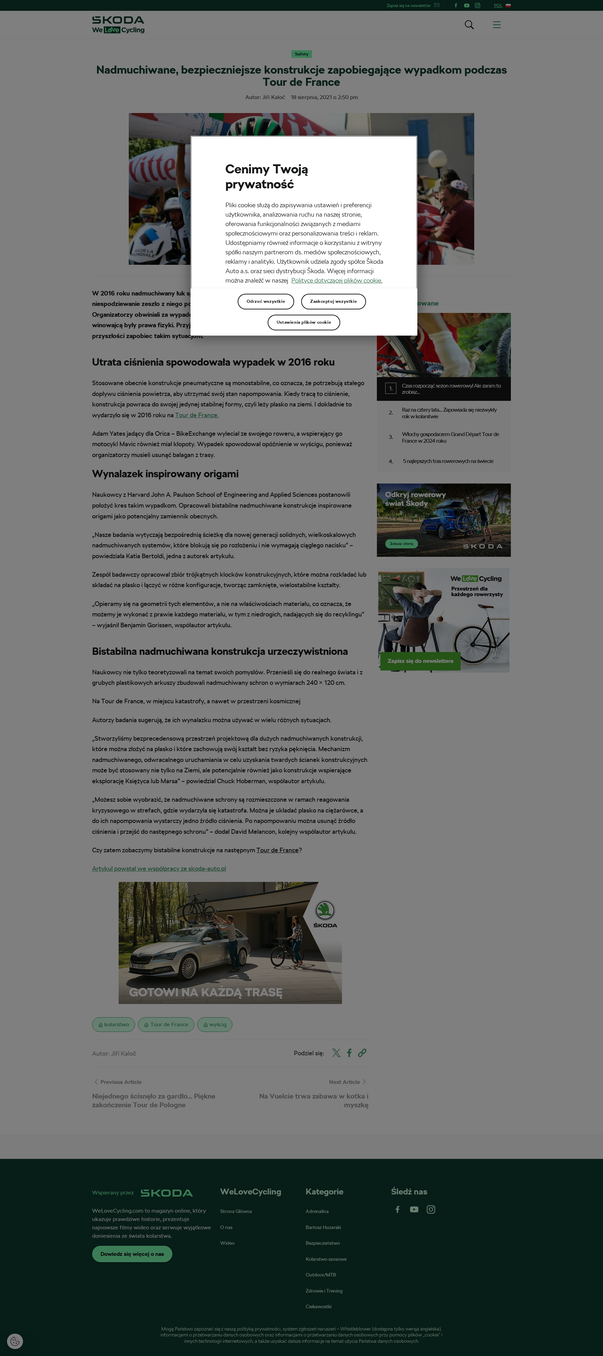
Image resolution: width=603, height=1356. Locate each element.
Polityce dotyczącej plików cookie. (336, 280)
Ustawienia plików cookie (304, 322)
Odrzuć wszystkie (266, 301)
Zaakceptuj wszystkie (333, 301)
